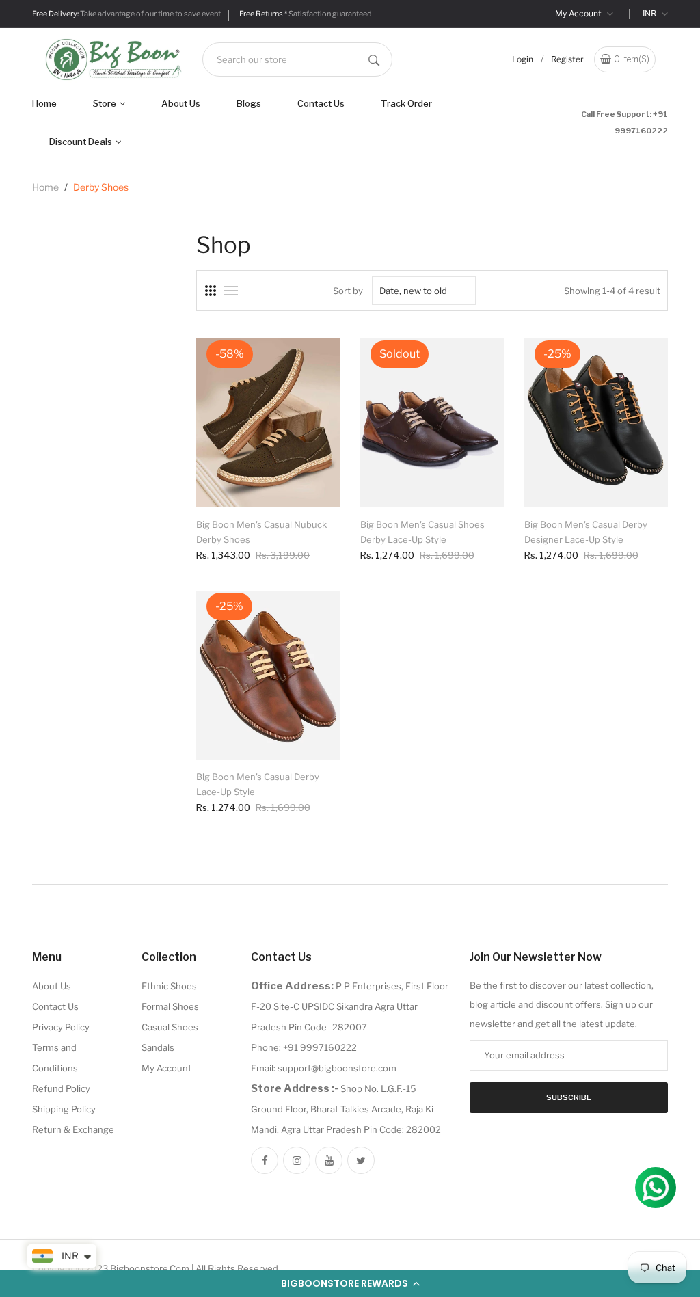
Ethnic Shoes (169, 985)
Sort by (348, 290)
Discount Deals (81, 141)
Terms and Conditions (55, 1057)
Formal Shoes (170, 1006)
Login (522, 59)
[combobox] (297, 59)
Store (105, 103)
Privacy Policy (61, 1026)
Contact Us (321, 103)
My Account (579, 13)
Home (44, 103)
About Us (180, 103)
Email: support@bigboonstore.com (323, 1067)
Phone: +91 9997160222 (304, 1047)
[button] (350, 1283)
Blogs (249, 103)
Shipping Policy (64, 1109)
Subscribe (568, 1097)
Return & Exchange (73, 1129)
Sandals (158, 1047)
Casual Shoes (170, 1026)
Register (567, 59)
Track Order (406, 103)
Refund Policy (61, 1088)
